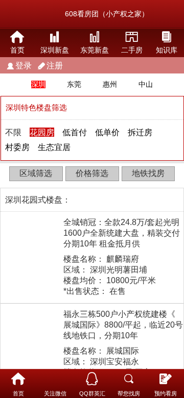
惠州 (110, 84)
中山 (146, 84)
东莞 (74, 84)
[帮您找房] (128, 379)
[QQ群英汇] (92, 379)
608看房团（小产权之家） (107, 14)
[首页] (18, 379)
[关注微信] (55, 379)
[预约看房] (165, 379)
